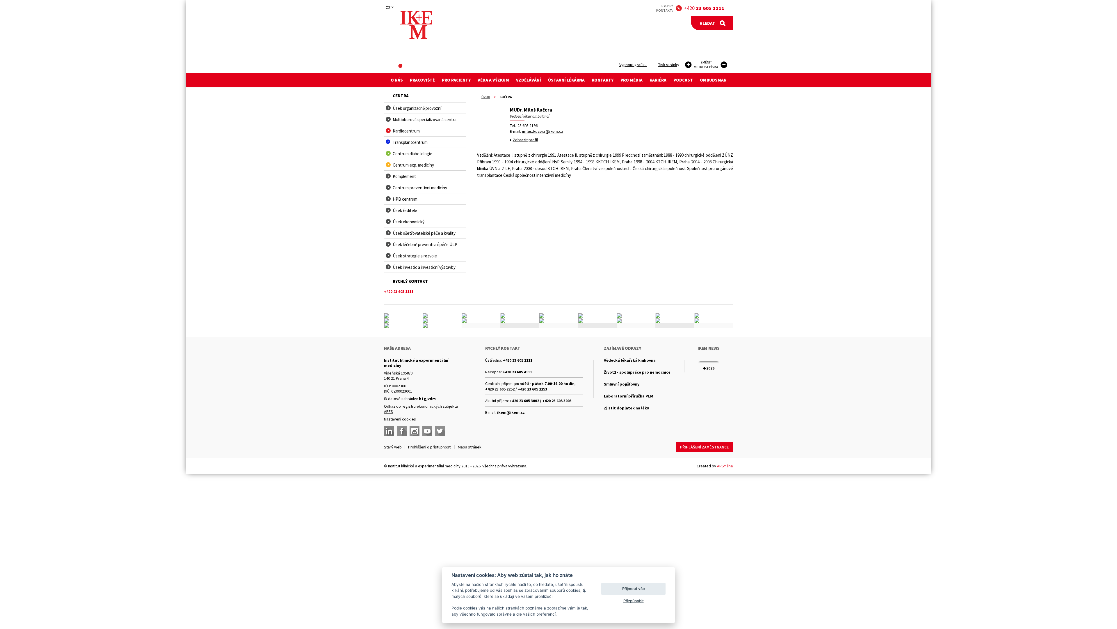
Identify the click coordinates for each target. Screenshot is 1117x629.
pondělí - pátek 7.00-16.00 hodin (544, 383)
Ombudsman (713, 80)
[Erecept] (403, 325)
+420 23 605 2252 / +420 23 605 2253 (516, 389)
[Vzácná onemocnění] (636, 320)
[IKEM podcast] (442, 325)
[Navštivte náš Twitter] (440, 431)
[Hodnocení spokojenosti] (713, 320)
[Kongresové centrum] (519, 320)
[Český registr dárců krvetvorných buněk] (519, 315)
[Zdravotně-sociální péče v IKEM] (481, 320)
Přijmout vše (633, 588)
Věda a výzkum (493, 80)
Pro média (631, 80)
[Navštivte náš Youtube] (427, 431)
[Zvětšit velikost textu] (688, 64)
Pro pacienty (456, 80)
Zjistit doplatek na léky (626, 408)
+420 (704, 8)
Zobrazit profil (525, 139)
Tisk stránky (668, 64)
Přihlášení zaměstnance (704, 447)
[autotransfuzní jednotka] (403, 320)
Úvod (485, 97)
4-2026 (708, 368)
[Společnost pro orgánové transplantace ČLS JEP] (597, 315)
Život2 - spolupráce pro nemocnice (637, 372)
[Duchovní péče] (558, 320)
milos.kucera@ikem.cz (542, 131)
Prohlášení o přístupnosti (429, 447)
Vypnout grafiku (633, 64)
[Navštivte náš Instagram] (414, 431)
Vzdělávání (528, 80)
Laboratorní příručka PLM (628, 396)
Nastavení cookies (400, 419)
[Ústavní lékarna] (403, 315)
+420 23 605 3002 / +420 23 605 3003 (541, 400)
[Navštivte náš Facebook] (402, 431)
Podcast (683, 80)
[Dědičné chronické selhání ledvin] (636, 315)
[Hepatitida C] (597, 320)
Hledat (707, 23)
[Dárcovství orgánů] (442, 315)
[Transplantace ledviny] (481, 315)
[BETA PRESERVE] (674, 320)
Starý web (393, 447)
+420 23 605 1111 (517, 360)
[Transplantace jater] (558, 315)
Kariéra (658, 80)
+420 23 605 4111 (517, 371)
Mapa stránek (469, 447)
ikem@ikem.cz (511, 412)
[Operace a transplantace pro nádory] (713, 315)
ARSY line (725, 466)
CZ (388, 7)
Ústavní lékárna (566, 80)
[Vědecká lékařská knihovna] (442, 320)
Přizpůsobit (633, 600)
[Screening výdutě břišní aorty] (674, 315)
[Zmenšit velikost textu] (724, 64)
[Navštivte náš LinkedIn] (389, 431)
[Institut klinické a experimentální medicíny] (416, 25)
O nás (397, 80)
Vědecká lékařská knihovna (630, 360)
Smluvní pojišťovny (621, 384)
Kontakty (602, 80)
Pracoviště (422, 80)
